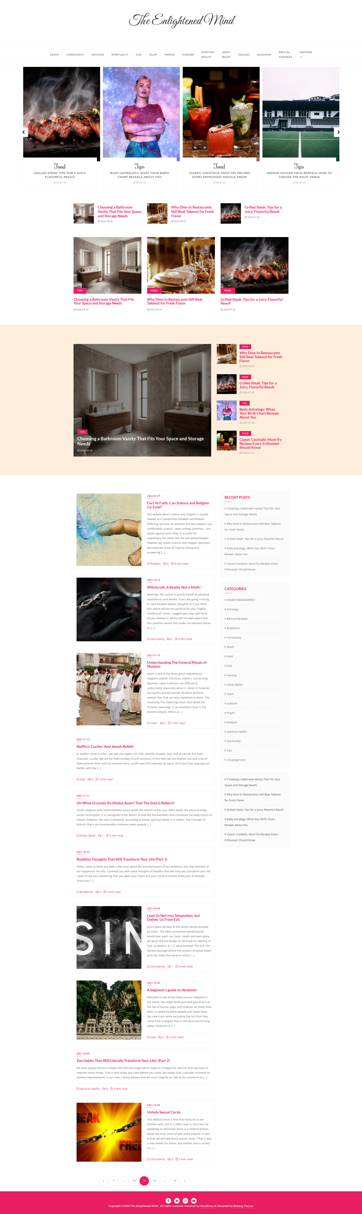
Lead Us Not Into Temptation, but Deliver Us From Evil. (173, 917)
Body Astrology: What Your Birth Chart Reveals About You (60, 175)
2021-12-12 (153, 580)
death (230, 647)
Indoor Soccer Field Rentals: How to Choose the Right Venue (219, 175)
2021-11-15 (153, 655)
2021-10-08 (153, 908)
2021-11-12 (83, 739)
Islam (153, 723)
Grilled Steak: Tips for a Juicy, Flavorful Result (263, 209)
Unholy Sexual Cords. (164, 1112)
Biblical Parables (237, 619)
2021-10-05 (83, 1053)
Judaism (232, 703)
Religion (155, 563)
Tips (60, 166)
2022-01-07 (153, 496)
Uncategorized (236, 760)
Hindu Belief (87, 835)
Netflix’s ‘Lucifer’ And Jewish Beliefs (105, 746)
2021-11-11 (83, 795)
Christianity (157, 966)
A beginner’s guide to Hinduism (172, 990)
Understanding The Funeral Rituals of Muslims (177, 664)
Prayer (231, 713)
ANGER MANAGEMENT (241, 600)
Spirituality (157, 639)
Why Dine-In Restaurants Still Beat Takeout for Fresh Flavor (192, 211)
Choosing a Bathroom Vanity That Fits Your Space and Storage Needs (299, 175)
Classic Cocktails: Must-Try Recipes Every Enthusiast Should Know (139, 175)
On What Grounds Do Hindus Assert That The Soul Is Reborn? (126, 803)
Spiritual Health (89, 1088)
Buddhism (86, 892)
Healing (231, 675)
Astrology (233, 609)
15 (154, 1180)
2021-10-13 (83, 852)
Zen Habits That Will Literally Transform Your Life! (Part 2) (123, 1060)
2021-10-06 (153, 982)
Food (140, 166)
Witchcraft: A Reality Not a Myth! (174, 587)
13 (134, 1180)
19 (174, 1180)
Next (338, 132)
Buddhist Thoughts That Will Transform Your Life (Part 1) (122, 859)
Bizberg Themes (243, 1205)
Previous (23, 132)
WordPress (207, 1205)
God (82, 779)
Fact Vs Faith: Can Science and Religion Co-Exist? (178, 505)
